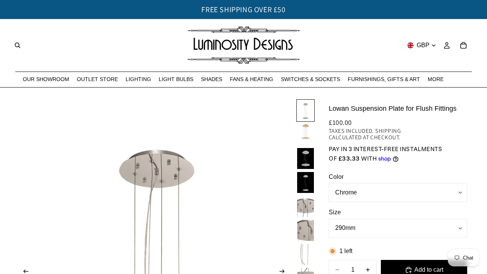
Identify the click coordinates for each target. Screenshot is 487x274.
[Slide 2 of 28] (305, 134)
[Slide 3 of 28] (305, 158)
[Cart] (463, 45)
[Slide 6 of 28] (305, 230)
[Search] (17, 45)
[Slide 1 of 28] (305, 110)
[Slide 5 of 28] (305, 206)
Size (335, 212)
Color (336, 177)
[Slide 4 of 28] (305, 182)
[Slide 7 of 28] (305, 254)
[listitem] (435, 79)
